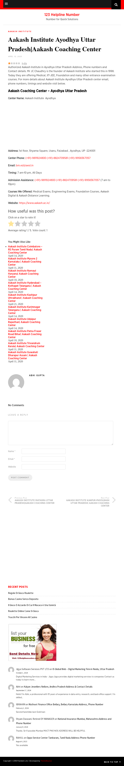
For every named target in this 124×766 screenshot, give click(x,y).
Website (12, 467)
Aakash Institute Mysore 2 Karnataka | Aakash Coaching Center (24, 261)
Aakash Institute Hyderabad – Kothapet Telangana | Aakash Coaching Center (24, 286)
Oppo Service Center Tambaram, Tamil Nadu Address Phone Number (61, 737)
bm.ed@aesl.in (24, 165)
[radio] (11, 224)
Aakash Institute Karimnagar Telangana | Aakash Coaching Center (24, 310)
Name (11, 451)
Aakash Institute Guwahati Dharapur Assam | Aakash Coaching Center (23, 355)
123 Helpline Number (62, 15)
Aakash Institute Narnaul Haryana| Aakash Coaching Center (23, 273)
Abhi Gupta (37, 375)
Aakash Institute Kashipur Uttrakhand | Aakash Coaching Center (25, 298)
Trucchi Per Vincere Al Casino (22, 617)
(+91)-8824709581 (57, 158)
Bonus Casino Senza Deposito (23, 598)
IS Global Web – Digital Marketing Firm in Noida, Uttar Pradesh (83, 669)
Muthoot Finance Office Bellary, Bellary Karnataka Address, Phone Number (66, 704)
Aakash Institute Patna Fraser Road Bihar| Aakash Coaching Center (24, 334)
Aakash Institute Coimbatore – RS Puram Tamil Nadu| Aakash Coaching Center (25, 249)
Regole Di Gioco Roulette (20, 593)
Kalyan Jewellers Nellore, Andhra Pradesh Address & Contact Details (58, 686)
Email (11, 459)
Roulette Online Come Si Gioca (23, 611)
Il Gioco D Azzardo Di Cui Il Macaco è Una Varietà (32, 605)
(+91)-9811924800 (35, 158)
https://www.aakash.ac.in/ (34, 203)
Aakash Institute (19, 31)
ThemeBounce (46, 761)
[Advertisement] (62, 126)
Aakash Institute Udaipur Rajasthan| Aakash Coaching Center (24, 322)
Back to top (111, 762)
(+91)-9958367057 (80, 158)
